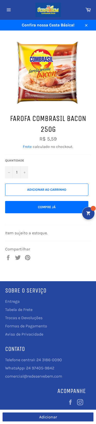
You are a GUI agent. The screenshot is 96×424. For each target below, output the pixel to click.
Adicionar (48, 417)
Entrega (12, 301)
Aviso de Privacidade (24, 334)
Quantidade (14, 160)
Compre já (47, 207)
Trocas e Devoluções (23, 317)
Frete (27, 146)
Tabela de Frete (19, 309)
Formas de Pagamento (26, 326)
